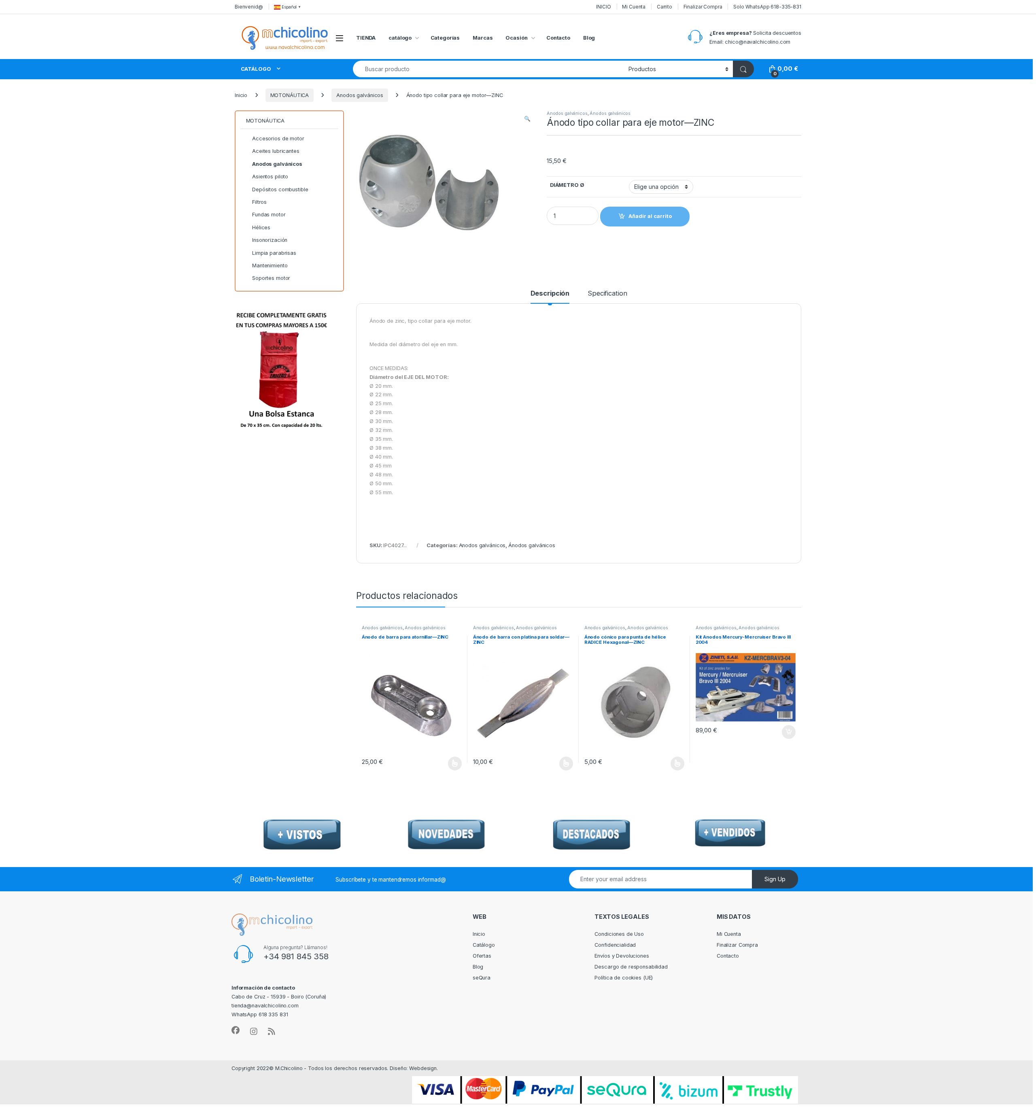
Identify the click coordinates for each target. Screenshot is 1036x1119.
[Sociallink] (235, 1030)
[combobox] (488, 69)
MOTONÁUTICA (289, 95)
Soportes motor (271, 278)
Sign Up (774, 879)
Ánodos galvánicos (610, 113)
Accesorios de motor (278, 138)
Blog (589, 38)
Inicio (241, 95)
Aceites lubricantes (275, 151)
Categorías (445, 38)
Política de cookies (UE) (623, 978)
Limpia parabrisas (274, 253)
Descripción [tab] (550, 293)
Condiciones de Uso (619, 934)
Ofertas (482, 956)
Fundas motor (268, 215)
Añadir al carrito (787, 732)
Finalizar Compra (703, 7)
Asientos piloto (270, 176)
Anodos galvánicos (359, 95)
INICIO (603, 7)
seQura (481, 978)
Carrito (664, 7)
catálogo (400, 38)
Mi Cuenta (633, 7)
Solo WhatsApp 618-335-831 (767, 7)
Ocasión (516, 38)
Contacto (558, 38)
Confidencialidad (615, 945)
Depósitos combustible (280, 189)
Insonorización (269, 240)
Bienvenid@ (249, 7)
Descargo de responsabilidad (631, 967)
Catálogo (484, 945)
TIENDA (366, 38)
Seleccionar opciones (446, 763)
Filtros (259, 202)
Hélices (261, 227)
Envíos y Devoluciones (621, 956)
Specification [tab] (607, 293)
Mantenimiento (269, 265)
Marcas (483, 38)
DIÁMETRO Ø (567, 185)
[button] (527, 118)
